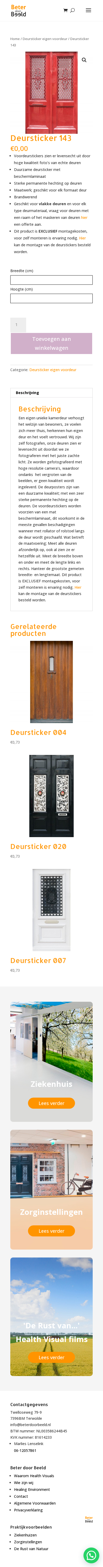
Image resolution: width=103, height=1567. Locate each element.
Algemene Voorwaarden (35, 1503)
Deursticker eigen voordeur (45, 38)
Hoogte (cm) (21, 289)
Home (15, 38)
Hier (82, 237)
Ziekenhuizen (25, 1534)
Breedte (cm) (21, 270)
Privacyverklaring (28, 1509)
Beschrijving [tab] (27, 392)
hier (84, 217)
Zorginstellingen (28, 1541)
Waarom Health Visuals (34, 1475)
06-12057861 (25, 1450)
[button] (84, 60)
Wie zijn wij (23, 1482)
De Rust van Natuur (31, 1548)
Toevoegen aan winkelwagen (51, 343)
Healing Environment (32, 1489)
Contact (21, 1496)
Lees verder (51, 1103)
